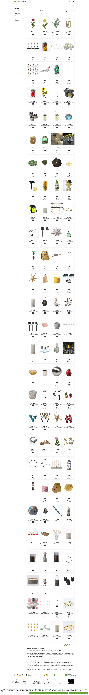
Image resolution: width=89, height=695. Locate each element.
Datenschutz (24, 681)
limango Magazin (14, 681)
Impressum (24, 683)
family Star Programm (15, 679)
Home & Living (16, 20)
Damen (48, 682)
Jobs (12, 683)
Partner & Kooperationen (15, 682)
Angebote (48, 679)
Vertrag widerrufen (36, 682)
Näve (33, 669)
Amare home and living (55, 669)
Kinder (15, 16)
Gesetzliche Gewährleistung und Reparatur (39, 683)
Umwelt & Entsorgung (36, 681)
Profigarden (61, 669)
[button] (73, 1)
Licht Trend (43, 669)
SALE (15, 21)
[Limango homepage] (17, 1)
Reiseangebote (59, 683)
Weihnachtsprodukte (37, 669)
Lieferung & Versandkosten (37, 679)
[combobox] (66, 4)
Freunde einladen (14, 680)
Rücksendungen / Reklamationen (38, 680)
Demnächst (58, 680)
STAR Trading (29, 669)
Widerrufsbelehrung (25, 680)
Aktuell (58, 679)
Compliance (24, 682)
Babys (47, 680)
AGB (23, 679)
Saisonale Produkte (48, 669)
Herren (48, 683)
